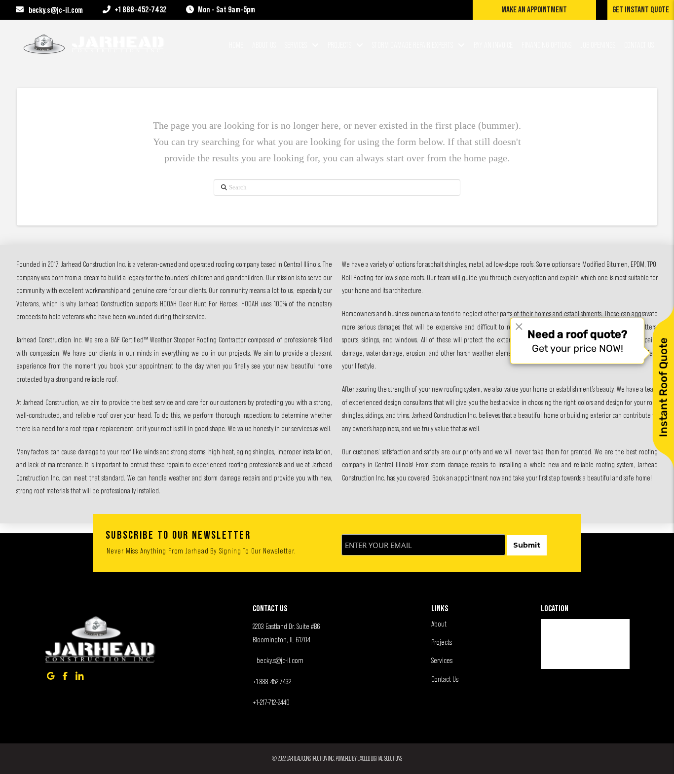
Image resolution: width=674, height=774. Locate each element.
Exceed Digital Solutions (380, 758)
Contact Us (444, 678)
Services (441, 660)
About (439, 623)
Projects (441, 641)
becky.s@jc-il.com (280, 660)
